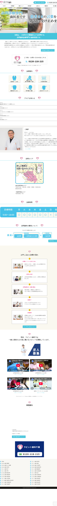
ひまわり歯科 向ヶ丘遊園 (6, 465)
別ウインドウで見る (18, 374)
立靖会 (2, 461)
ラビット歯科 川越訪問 (5, 484)
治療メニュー (21, 5)
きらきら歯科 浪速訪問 (5, 476)
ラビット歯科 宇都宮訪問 (6, 482)
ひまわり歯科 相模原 (5, 463)
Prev (1, 20)
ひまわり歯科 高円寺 (5, 467)
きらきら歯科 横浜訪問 (5, 472)
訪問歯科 (12, 5)
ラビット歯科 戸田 (4, 470)
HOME (4, 5)
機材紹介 (46, 5)
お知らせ (38, 5)
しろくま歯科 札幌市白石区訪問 (7, 480)
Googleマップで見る (16, 433)
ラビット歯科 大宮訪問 (5, 478)
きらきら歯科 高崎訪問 (5, 474)
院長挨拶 (29, 5)
